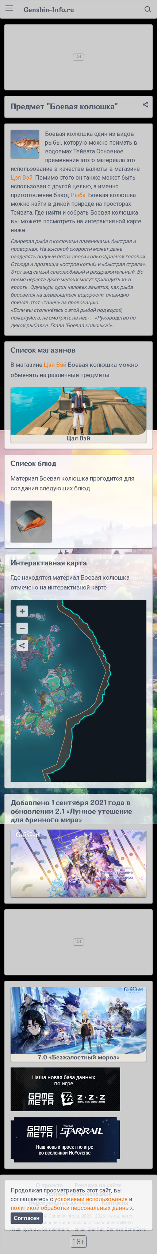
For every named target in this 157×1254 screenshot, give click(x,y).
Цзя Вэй (21, 177)
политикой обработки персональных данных (72, 1207)
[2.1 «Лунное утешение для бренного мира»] (78, 863)
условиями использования (90, 1199)
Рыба (77, 195)
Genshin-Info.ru (49, 9)
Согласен (26, 1218)
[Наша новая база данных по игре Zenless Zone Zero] (78, 1089)
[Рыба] (31, 521)
